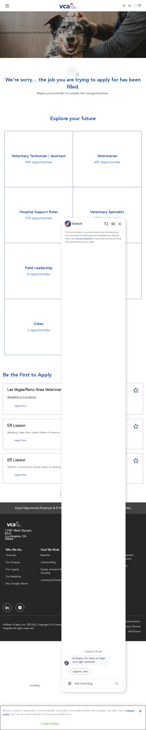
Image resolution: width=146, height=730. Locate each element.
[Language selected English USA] (127, 6)
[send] (117, 683)
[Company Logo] (68, 6)
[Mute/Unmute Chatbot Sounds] (113, 223)
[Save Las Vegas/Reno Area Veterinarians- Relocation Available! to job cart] (136, 390)
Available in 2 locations (21, 398)
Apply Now (20, 406)
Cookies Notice (131, 621)
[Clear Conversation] (106, 223)
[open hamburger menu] (7, 5)
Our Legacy (12, 569)
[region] (93, 453)
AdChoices (134, 631)
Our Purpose (13, 562)
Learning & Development (55, 580)
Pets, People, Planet (17, 583)
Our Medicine (13, 576)
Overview (11, 555)
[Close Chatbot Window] (120, 223)
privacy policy (83, 238)
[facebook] (7, 607)
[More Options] (69, 683)
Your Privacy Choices (128, 626)
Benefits (45, 555)
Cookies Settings (50, 723)
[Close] (140, 711)
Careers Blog (48, 562)
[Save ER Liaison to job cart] (136, 426)
